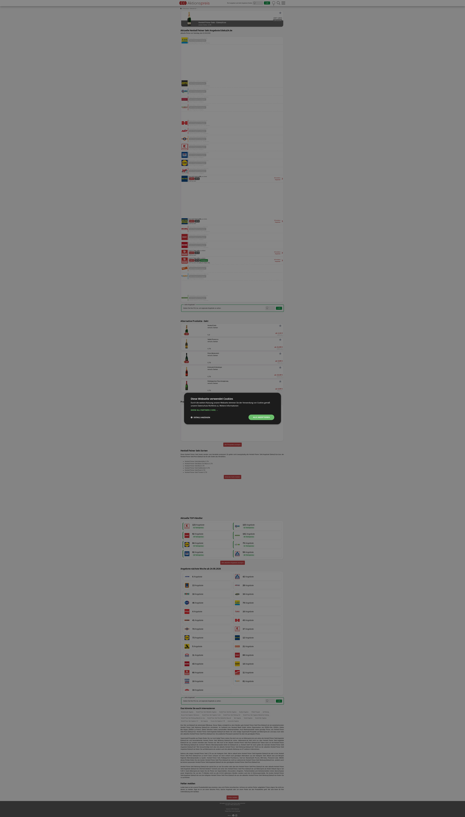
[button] (232, 410)
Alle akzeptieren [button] (261, 417)
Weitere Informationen (229, 405)
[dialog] (232, 408)
